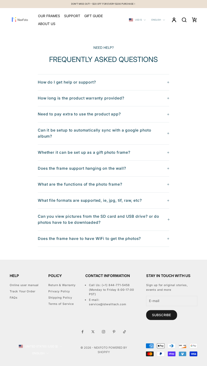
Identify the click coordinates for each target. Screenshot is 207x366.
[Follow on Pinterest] (114, 332)
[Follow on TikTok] (125, 332)
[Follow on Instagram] (103, 332)
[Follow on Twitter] (93, 332)
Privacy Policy (59, 291)
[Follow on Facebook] (82, 332)
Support (72, 16)
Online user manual (24, 285)
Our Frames (49, 16)
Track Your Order (22, 291)
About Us (46, 24)
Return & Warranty (61, 285)
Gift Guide (93, 16)
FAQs (13, 297)
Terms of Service (61, 303)
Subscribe (161, 315)
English (156, 19)
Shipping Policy (60, 297)
